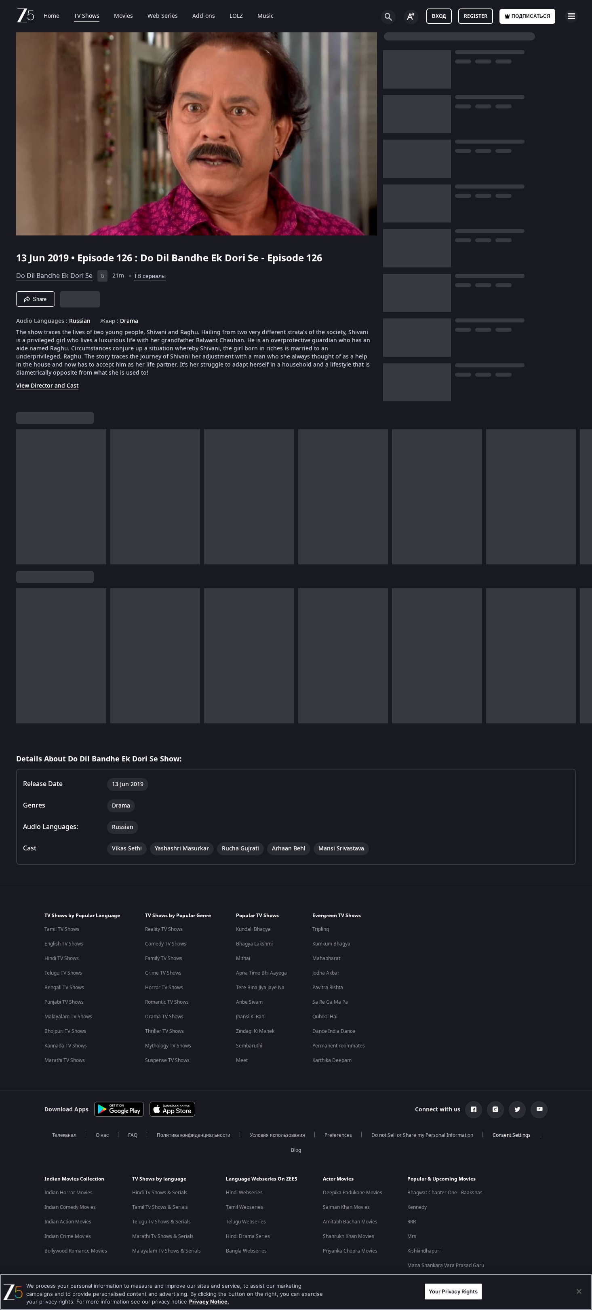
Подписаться (531, 16)
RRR (411, 1221)
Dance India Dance (333, 1031)
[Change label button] (411, 17)
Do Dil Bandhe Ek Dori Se (54, 276)
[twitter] (517, 1109)
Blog (296, 1150)
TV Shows (86, 16)
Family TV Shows (163, 958)
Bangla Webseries (246, 1251)
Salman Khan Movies (346, 1207)
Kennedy (417, 1207)
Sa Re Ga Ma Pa (330, 1002)
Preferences (338, 1135)
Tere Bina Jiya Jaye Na (260, 987)
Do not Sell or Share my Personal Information (422, 1135)
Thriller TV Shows (164, 1031)
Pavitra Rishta (327, 987)
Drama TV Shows (164, 1016)
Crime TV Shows (163, 973)
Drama (129, 321)
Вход (439, 16)
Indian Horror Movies (68, 1192)
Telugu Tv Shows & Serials (161, 1221)
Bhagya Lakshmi (254, 944)
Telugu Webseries (246, 1221)
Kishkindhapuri (423, 1251)
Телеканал (64, 1135)
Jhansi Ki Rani (250, 1016)
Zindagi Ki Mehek (255, 1031)
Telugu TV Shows (63, 973)
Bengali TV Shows (64, 987)
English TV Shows (63, 944)
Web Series (162, 16)
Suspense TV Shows (167, 1060)
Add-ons (203, 16)
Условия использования (277, 1135)
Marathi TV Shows (64, 1060)
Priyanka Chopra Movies (350, 1251)
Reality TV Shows (164, 929)
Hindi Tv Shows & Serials (160, 1192)
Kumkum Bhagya (331, 944)
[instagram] (495, 1109)
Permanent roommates (338, 1045)
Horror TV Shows (164, 987)
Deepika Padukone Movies (352, 1192)
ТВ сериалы (150, 276)
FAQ (132, 1135)
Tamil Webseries (244, 1207)
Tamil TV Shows (61, 929)
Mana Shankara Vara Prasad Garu (445, 1265)
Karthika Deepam (332, 1060)
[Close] (579, 1291)
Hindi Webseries (244, 1192)
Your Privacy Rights (453, 1291)
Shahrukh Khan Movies (348, 1236)
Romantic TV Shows (167, 1002)
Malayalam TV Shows (68, 1016)
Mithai (243, 958)
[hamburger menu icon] (571, 16)
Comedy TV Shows (165, 944)
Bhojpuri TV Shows (65, 1031)
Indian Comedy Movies (70, 1207)
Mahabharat (326, 958)
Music (265, 16)
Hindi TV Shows (61, 958)
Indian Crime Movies (67, 1236)
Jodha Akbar (325, 973)
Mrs (411, 1236)
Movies (123, 16)
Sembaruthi (249, 1045)
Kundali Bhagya (253, 929)
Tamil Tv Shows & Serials (160, 1207)
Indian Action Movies (67, 1221)
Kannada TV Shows (65, 1045)
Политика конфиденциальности (193, 1135)
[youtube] (539, 1109)
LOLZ (236, 16)
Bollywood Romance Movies (75, 1251)
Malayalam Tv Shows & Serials (166, 1251)
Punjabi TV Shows (64, 1002)
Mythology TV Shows (168, 1045)
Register (475, 16)
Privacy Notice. (209, 1301)
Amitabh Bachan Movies (350, 1221)
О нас (102, 1135)
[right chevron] (583, 496)
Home (51, 16)
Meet (242, 1060)
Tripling (320, 929)
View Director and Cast (47, 386)
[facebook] (473, 1109)
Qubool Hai (324, 1016)
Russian (80, 321)
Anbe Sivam (249, 1002)
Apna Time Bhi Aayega (261, 973)
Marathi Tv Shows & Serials (163, 1236)
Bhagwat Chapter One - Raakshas (444, 1192)
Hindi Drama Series (248, 1236)
